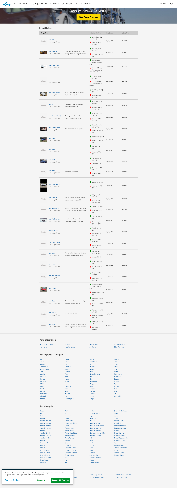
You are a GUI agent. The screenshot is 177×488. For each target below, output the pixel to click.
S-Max (116, 413)
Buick (42, 389)
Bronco (42, 411)
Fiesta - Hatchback (71, 423)
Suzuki (116, 381)
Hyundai (68, 386)
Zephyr (116, 443)
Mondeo (92, 421)
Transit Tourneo (119, 440)
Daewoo (68, 362)
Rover (116, 364)
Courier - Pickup (45, 445)
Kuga (91, 416)
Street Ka (117, 416)
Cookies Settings (12, 480)
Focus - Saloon (70, 435)
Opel (91, 386)
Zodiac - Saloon (119, 455)
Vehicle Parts (94, 345)
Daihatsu (68, 367)
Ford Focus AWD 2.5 (55, 116)
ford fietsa (52, 264)
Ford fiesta (52, 253)
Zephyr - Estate (119, 445)
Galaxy (67, 443)
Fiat (66, 374)
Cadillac (43, 391)
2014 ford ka (52, 313)
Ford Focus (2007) (54, 184)
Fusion (67, 440)
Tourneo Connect (120, 426)
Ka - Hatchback (95, 413)
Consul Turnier (45, 426)
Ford (66, 377)
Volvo (116, 391)
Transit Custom (119, 435)
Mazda (92, 369)
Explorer (43, 462)
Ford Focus (52, 138)
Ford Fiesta (52, 160)
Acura (42, 362)
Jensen (67, 394)
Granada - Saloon (71, 453)
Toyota (116, 384)
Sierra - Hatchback (120, 411)
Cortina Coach (45, 433)
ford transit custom (55, 242)
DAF (66, 364)
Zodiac (116, 450)
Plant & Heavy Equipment (122, 475)
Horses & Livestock (120, 477)
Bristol (42, 386)
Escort (42, 448)
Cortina (42, 431)
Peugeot (92, 389)
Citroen (67, 359)
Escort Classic (45, 450)
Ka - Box (92, 411)
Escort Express (45, 455)
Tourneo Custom (120, 428)
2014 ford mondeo (54, 275)
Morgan (92, 384)
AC (41, 359)
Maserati (92, 367)
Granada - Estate (70, 450)
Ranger (92, 399)
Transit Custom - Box (121, 438)
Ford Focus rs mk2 (54, 92)
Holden (67, 379)
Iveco (67, 389)
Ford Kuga (52, 324)
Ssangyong (118, 374)
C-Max (42, 416)
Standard (117, 377)
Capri (42, 413)
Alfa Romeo (44, 367)
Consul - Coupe (45, 421)
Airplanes (93, 347)
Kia (66, 396)
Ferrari (67, 372)
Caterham (43, 394)
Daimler (67, 369)
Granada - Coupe (71, 448)
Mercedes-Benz (95, 374)
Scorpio (92, 453)
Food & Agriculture (96, 475)
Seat (115, 369)
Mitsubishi (93, 381)
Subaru (116, 379)
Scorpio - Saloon (95, 458)
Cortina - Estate (45, 435)
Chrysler (43, 399)
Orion (92, 438)
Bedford (43, 377)
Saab (116, 367)
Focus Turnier (69, 438)
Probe (92, 445)
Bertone (43, 381)
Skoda (116, 372)
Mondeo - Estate (95, 423)
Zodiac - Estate (119, 453)
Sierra (92, 460)
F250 (66, 411)
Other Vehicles (119, 347)
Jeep (66, 391)
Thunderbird (118, 423)
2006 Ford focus (53, 231)
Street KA (117, 418)
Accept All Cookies (60, 480)
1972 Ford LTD (53, 51)
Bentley (42, 379)
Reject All (41, 480)
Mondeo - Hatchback (97, 426)
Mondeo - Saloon (95, 428)
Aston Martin (44, 369)
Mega (91, 372)
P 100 (91, 443)
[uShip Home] (7, 4)
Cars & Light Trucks (46, 345)
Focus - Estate (69, 431)
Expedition (44, 460)
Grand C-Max (69, 455)
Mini (91, 379)
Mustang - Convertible (97, 433)
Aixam (42, 364)
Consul (42, 418)
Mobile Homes (70, 347)
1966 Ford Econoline (55, 128)
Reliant (116, 359)
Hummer (68, 384)
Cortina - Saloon (46, 438)
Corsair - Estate (45, 428)
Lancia (92, 359)
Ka (66, 460)
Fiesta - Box (69, 421)
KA (66, 462)
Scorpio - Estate (95, 455)
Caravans (43, 347)
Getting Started (21, 4)
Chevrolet (43, 396)
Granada (68, 445)
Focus (67, 426)
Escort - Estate (45, 453)
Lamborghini (69, 399)
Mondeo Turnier (95, 431)
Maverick (93, 418)
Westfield (117, 396)
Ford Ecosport (53, 198)
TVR (115, 389)
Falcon (67, 413)
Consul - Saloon (45, 423)
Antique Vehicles (119, 345)
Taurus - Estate (119, 421)
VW (115, 394)
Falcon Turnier (70, 416)
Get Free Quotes (88, 17)
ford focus (52, 170)
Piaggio (92, 391)
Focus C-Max (69, 428)
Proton (92, 396)
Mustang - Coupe (95, 435)
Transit (116, 431)
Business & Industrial (97, 477)
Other (92, 440)
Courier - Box (44, 443)
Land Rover (93, 362)
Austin (42, 374)
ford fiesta (52, 80)
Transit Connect (119, 433)
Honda (67, 381)
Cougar (42, 440)
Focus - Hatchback (71, 433)
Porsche (92, 394)
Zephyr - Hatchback (120, 448)
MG (91, 377)
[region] (37, 477)
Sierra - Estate (94, 462)
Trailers (67, 345)
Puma (92, 448)
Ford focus (52, 40)
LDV (91, 364)
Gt (65, 458)
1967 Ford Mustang (54, 219)
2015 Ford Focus (54, 65)
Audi (42, 372)
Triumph (117, 386)
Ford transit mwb (54, 208)
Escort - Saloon (45, 458)
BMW (42, 384)
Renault (116, 362)
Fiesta (67, 418)
